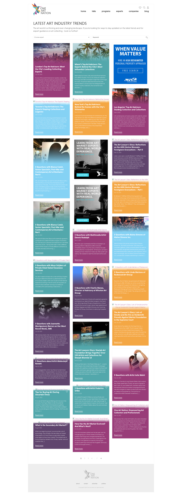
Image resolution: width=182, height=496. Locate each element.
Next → (101, 458)
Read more (39, 94)
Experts (119, 11)
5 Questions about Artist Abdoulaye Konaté (51, 362)
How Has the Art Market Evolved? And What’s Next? (90, 425)
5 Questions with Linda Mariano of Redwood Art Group (129, 273)
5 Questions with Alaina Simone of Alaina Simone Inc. (129, 236)
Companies (133, 11)
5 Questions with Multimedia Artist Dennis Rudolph (90, 236)
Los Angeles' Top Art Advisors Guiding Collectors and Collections (130, 108)
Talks (94, 11)
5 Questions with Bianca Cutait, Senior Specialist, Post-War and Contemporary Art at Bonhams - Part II (49, 171)
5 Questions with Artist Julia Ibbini (129, 375)
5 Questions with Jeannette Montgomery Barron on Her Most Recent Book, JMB (50, 326)
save (67, 46)
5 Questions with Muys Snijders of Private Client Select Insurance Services (50, 268)
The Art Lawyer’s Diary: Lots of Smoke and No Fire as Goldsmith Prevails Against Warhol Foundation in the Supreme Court (130, 316)
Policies (104, 483)
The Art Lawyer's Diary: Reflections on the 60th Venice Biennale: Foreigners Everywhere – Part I (130, 187)
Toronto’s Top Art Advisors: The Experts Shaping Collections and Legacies (49, 109)
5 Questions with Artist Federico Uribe (89, 389)
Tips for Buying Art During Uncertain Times (47, 393)
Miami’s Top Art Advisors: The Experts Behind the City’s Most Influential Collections (88, 67)
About (78, 483)
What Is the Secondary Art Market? (50, 425)
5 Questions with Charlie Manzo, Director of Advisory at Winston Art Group (90, 290)
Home (83, 11)
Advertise (94, 483)
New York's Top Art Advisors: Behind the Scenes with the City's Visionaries (90, 107)
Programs (106, 11)
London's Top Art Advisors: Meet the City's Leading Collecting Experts (50, 69)
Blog (146, 11)
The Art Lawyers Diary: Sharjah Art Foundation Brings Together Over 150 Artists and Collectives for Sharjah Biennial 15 (90, 354)
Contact (86, 483)
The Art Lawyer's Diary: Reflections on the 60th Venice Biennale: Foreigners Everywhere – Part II (130, 147)
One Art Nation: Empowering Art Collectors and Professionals (129, 411)
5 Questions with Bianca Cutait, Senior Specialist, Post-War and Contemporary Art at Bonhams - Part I (49, 228)
